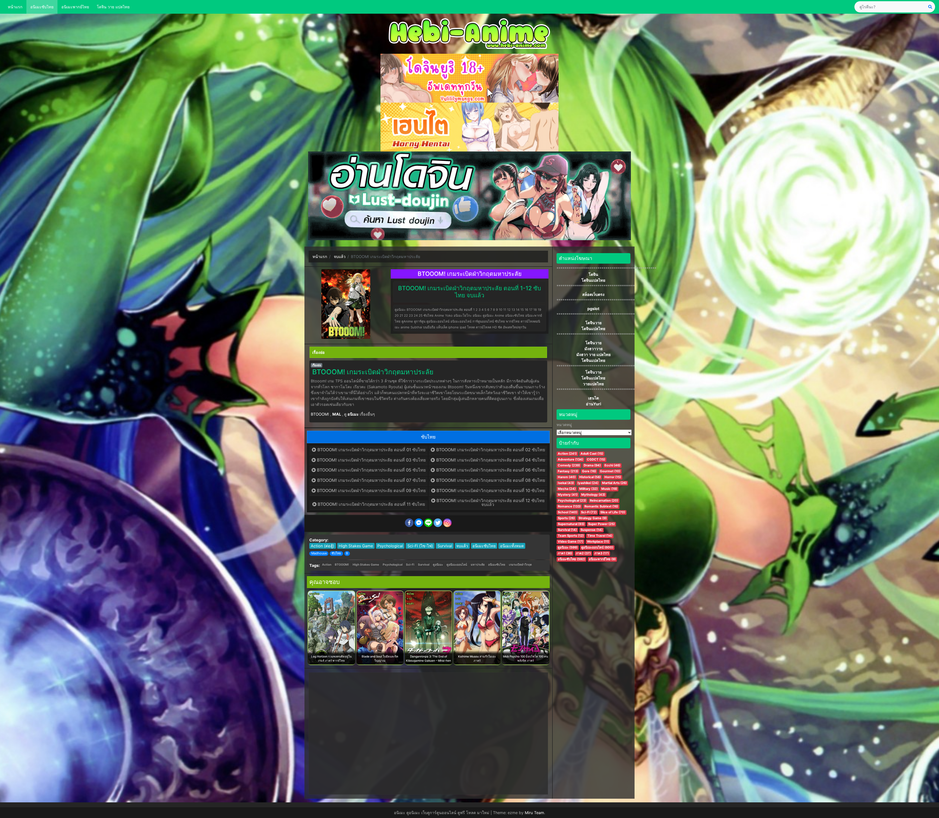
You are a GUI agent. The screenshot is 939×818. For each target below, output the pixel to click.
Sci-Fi (410, 564)
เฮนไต (593, 398)
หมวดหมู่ (564, 424)
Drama (592, 465)
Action (326, 564)
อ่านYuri (593, 403)
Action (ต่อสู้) (322, 545)
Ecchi (612, 465)
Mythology (593, 494)
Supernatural (571, 524)
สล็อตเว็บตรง (593, 294)
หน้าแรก (15, 6)
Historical (590, 477)
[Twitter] (438, 522)
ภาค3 (601, 553)
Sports (566, 518)
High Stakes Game (356, 545)
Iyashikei (588, 483)
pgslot (593, 308)
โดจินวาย (593, 322)
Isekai (566, 483)
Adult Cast (592, 453)
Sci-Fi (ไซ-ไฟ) (420, 545)
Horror (612, 477)
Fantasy (568, 471)
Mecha (567, 489)
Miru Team (534, 812)
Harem (567, 477)
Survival (444, 545)
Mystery (568, 494)
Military (588, 489)
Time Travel (599, 536)
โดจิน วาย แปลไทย (113, 6)
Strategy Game (593, 518)
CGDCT (596, 459)
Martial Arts (614, 483)
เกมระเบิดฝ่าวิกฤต (520, 564)
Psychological (390, 545)
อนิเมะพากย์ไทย (75, 6)
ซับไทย (336, 553)
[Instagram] (447, 522)
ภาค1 (565, 553)
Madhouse (319, 553)
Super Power (601, 524)
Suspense (592, 530)
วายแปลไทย (593, 383)
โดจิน (593, 274)
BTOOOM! (320, 414)
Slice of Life (612, 512)
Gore (589, 471)
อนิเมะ (353, 414)
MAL (336, 414)
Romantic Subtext (601, 506)
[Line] (428, 522)
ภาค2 (583, 553)
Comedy (569, 465)
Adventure (570, 459)
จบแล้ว (462, 545)
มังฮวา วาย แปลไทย (593, 354)
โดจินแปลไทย (593, 280)
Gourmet (610, 471)
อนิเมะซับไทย (42, 6)
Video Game (570, 541)
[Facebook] (409, 522)
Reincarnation (604, 500)
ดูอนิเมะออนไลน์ (457, 564)
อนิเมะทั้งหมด (512, 545)
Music (609, 489)
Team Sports (571, 536)
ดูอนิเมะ (438, 564)
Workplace (598, 541)
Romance (569, 506)
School (567, 512)
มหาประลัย (478, 564)
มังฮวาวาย (593, 348)
